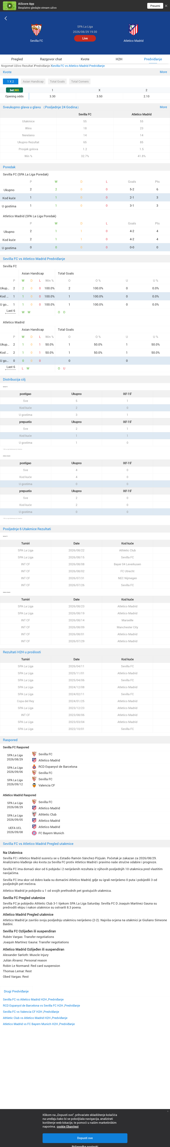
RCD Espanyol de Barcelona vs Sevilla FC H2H (33, 1005)
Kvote (85, 59)
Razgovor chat (51, 59)
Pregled (17, 59)
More (163, 72)
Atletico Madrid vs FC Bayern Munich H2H (30, 1024)
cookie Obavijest (68, 1126)
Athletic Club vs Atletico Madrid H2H (27, 1018)
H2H (119, 59)
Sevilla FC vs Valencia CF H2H (22, 1012)
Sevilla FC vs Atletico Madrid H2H (25, 999)
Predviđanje (153, 59)
